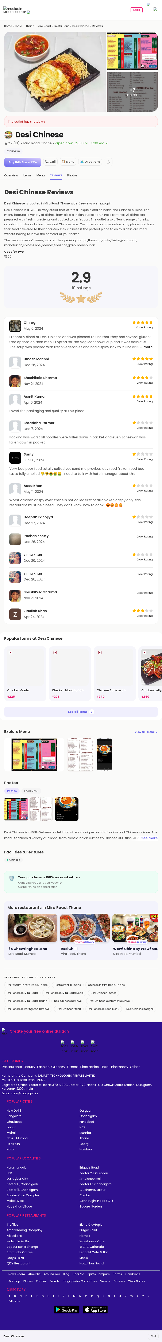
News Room (16, 1274)
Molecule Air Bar (18, 1241)
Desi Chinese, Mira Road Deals (64, 993)
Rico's (84, 1258)
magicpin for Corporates (80, 1281)
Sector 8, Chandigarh (22, 1184)
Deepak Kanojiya (38, 517)
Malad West (15, 1201)
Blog (66, 1274)
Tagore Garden (91, 1207)
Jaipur (11, 1127)
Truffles (12, 1225)
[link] (25, 673)
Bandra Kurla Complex (23, 1195)
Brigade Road (89, 1168)
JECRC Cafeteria (92, 1247)
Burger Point (88, 1230)
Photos (12, 791)
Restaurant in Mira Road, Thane (27, 985)
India (18, 26)
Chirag (29, 322)
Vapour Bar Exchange (22, 1247)
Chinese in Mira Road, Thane (106, 985)
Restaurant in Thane (68, 985)
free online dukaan (51, 1031)
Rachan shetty (36, 535)
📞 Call (50, 162)
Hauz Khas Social (92, 1263)
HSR (9, 1173)
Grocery (58, 1066)
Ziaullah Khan (35, 611)
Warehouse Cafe (92, 1241)
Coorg (84, 1144)
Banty (29, 454)
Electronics (89, 1066)
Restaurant (61, 26)
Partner (41, 1281)
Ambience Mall (90, 1179)
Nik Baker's (14, 1236)
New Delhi (14, 1111)
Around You (52, 1274)
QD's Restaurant (19, 1263)
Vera (103, 1281)
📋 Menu (68, 162)
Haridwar (86, 1149)
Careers (119, 1281)
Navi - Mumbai (17, 1138)
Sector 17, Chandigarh (96, 1184)
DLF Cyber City (17, 1179)
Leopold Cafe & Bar (94, 1252)
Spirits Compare (99, 1274)
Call (153, 1336)
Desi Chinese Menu (69, 1009)
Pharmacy (119, 1066)
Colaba (85, 1195)
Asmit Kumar (35, 396)
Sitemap (14, 1281)
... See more (148, 838)
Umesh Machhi (36, 359)
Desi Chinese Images (140, 1009)
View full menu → (146, 732)
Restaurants (12, 1066)
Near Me (78, 1274)
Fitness (72, 1066)
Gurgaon (86, 1111)
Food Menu (31, 791)
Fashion (43, 1066)
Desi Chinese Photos (103, 993)
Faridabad (87, 1122)
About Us (34, 1274)
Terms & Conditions (126, 1274)
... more (146, 347)
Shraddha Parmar (39, 422)
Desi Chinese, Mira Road (22, 993)
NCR (82, 1127)
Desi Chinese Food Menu (103, 1009)
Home (8, 26)
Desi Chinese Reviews (68, 1001)
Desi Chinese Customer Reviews (109, 1001)
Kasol (10, 1149)
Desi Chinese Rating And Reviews (28, 1009)
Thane (30, 26)
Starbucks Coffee (20, 1252)
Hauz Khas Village (19, 1207)
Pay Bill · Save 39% (22, 162)
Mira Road (44, 26)
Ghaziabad (15, 1122)
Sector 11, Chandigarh (22, 1190)
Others (14, 1301)
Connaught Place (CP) (96, 1201)
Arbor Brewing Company (24, 1230)
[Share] (108, 162)
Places (28, 1281)
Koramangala (17, 1168)
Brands (54, 1281)
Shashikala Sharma (40, 377)
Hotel (104, 1066)
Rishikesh (13, 1144)
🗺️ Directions (90, 162)
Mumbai (86, 1133)
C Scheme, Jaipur (92, 1190)
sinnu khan (33, 554)
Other (135, 1066)
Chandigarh (88, 1116)
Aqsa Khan (33, 485)
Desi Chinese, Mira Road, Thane (27, 1001)
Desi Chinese (80, 26)
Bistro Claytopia (91, 1225)
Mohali (11, 1133)
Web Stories (136, 1281)
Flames (85, 1236)
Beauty (29, 1066)
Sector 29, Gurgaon (94, 1173)
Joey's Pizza (15, 1258)
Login (136, 9)
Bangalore (14, 1116)
